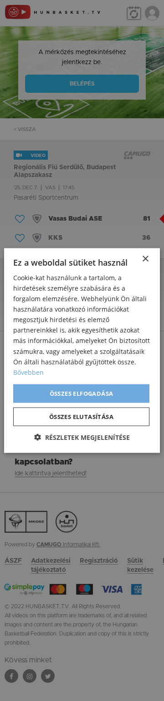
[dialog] (82, 350)
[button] (82, 437)
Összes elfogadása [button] (81, 393)
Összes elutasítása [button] (81, 417)
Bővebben (28, 372)
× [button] (145, 258)
